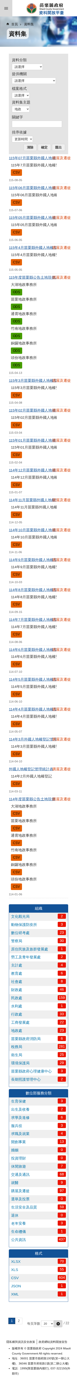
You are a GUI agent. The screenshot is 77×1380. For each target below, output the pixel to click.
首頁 (14, 24)
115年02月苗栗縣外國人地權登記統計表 (41, 410)
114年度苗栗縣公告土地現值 (32, 799)
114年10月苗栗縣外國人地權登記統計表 (41, 530)
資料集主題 (21, 102)
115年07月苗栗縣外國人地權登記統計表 (41, 158)
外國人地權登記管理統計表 (31, 769)
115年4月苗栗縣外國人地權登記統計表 (40, 248)
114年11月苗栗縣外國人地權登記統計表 (41, 500)
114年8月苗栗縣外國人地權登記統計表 (40, 590)
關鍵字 (17, 117)
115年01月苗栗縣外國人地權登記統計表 (41, 440)
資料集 (29, 24)
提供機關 (19, 74)
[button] (58, 1323)
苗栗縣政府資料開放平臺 (44, 8)
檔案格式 (19, 89)
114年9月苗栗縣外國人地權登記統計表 (40, 560)
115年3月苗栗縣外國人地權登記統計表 (40, 381)
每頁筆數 (33, 1323)
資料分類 (19, 60)
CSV (16, 172)
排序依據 (19, 132)
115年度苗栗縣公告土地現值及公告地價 (41, 277)
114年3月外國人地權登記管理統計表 (38, 739)
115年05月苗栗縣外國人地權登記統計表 (41, 218)
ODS (16, 292)
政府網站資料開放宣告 (53, 1341)
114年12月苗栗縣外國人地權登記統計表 (41, 470)
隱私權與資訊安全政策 (20, 1341)
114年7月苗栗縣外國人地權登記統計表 (40, 620)
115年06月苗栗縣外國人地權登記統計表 (41, 188)
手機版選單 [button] (6, 8)
